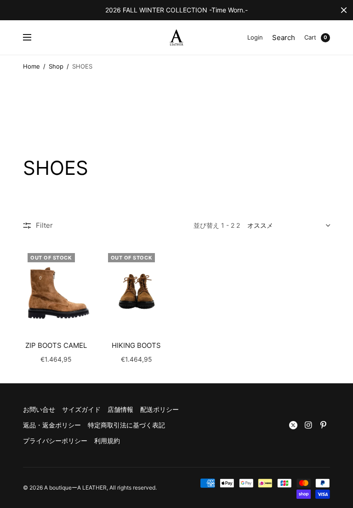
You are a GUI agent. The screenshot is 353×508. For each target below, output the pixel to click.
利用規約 (107, 440)
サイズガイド (81, 409)
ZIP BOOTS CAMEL (56, 345)
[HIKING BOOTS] (136, 288)
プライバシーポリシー (55, 440)
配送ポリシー (159, 409)
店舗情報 (120, 409)
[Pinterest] (323, 425)
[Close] (344, 10)
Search (283, 37)
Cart (310, 37)
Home (31, 66)
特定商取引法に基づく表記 (126, 425)
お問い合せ (39, 409)
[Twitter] (293, 425)
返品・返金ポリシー (52, 425)
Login (255, 37)
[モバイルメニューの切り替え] (33, 38)
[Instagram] (308, 425)
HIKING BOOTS (136, 345)
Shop (56, 66)
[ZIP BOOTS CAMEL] (56, 288)
